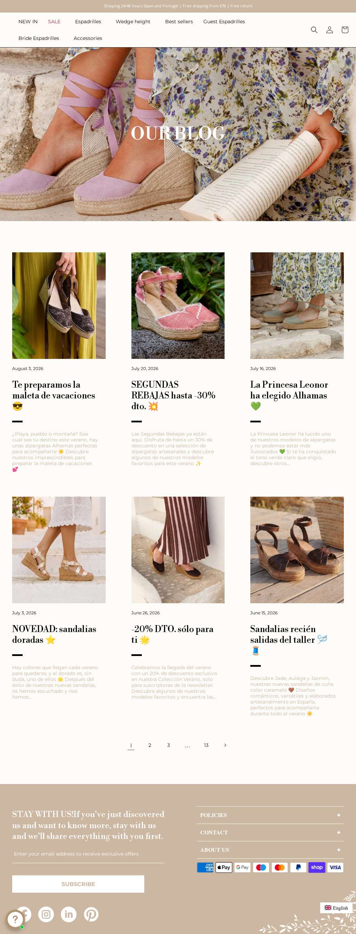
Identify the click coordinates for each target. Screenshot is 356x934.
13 (206, 745)
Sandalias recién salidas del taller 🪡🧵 (288, 640)
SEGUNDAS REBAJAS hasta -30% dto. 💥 (173, 396)
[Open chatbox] (15, 919)
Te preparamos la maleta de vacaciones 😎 (53, 396)
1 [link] (131, 745)
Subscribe (78, 884)
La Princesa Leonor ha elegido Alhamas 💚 (289, 396)
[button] (56, 21)
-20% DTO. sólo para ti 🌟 (172, 635)
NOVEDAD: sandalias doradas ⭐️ (54, 635)
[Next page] (225, 745)
